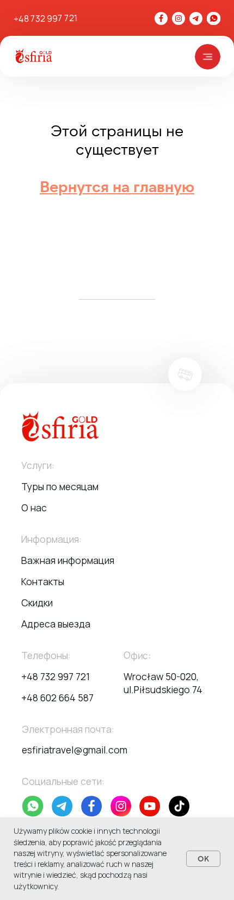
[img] (213, 18)
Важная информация (67, 560)
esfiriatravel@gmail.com (74, 749)
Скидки (37, 602)
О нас (34, 507)
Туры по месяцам (59, 486)
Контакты (42, 581)
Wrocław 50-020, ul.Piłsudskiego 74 (163, 683)
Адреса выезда (55, 623)
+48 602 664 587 (57, 697)
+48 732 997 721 (45, 18)
